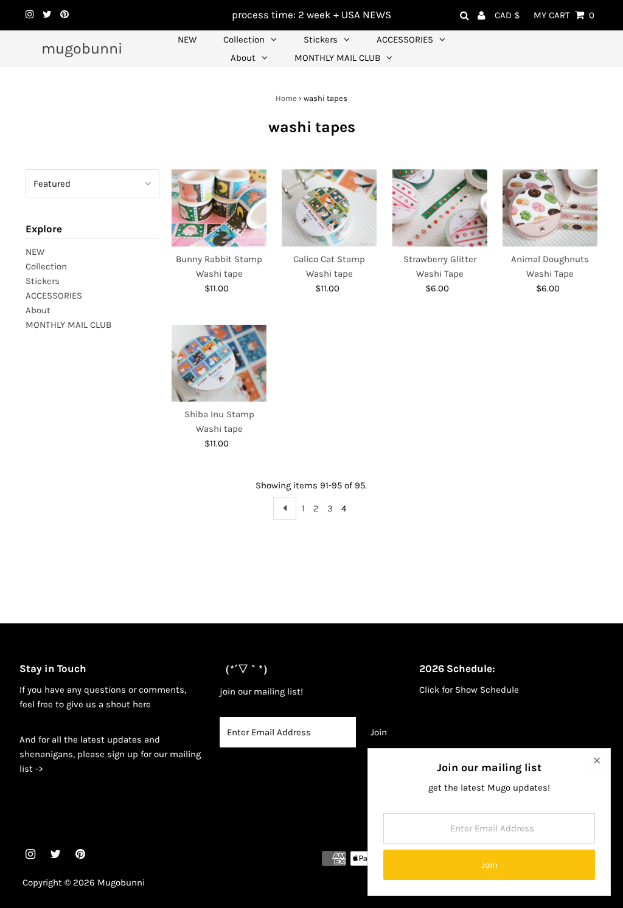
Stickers (43, 281)
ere (144, 704)
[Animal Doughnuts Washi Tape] (550, 207)
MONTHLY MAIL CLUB (68, 324)
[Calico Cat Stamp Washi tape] (329, 207)
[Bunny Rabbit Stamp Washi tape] (219, 207)
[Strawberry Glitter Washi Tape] (439, 207)
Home (286, 98)
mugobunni (81, 48)
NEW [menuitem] (187, 39)
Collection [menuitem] (244, 39)
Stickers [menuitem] (321, 39)
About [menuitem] (243, 57)
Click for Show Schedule (469, 689)
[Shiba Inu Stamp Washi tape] (219, 363)
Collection (46, 266)
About (38, 310)
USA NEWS (366, 15)
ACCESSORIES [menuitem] (405, 39)
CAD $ (507, 15)
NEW (35, 251)
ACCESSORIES (54, 295)
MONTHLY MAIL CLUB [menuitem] (337, 57)
